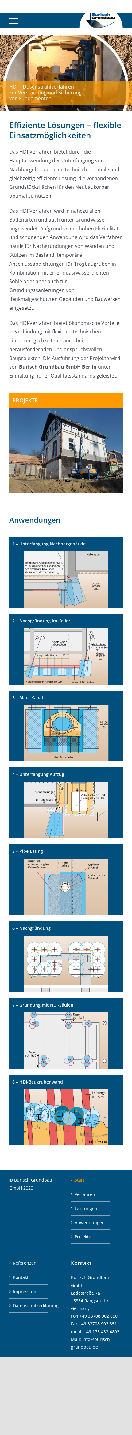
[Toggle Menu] (13, 21)
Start (79, 1180)
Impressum (24, 1291)
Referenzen (25, 1263)
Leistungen (86, 1208)
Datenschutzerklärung (29, 1305)
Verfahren (85, 1194)
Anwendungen (90, 1222)
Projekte (83, 1236)
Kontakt (21, 1277)
